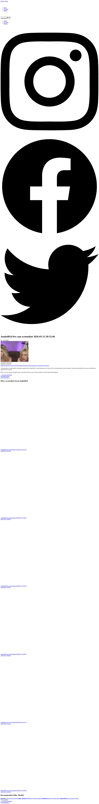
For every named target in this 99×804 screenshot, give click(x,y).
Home (5, 7)
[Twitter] (49, 332)
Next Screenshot (5, 802)
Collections (40, 365)
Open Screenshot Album (17, 365)
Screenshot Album (5, 376)
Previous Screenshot (6, 801)
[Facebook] (49, 235)
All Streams (46, 365)
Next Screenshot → (5, 377)
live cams (6, 9)
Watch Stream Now (5, 365)
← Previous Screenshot (6, 375)
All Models (25, 365)
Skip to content (4, 1)
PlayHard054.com (32, 365)
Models (5, 10)
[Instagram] (49, 137)
